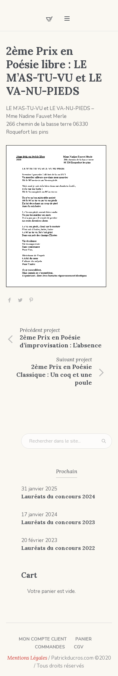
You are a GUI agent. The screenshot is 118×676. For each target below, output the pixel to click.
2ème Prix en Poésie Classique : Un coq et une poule (54, 374)
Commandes (50, 647)
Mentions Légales (27, 657)
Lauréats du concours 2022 (58, 547)
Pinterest (31, 300)
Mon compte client (43, 639)
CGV (79, 647)
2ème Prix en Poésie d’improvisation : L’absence (61, 341)
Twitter (20, 300)
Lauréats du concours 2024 (58, 496)
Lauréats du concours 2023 (58, 522)
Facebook (9, 300)
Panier (83, 639)
